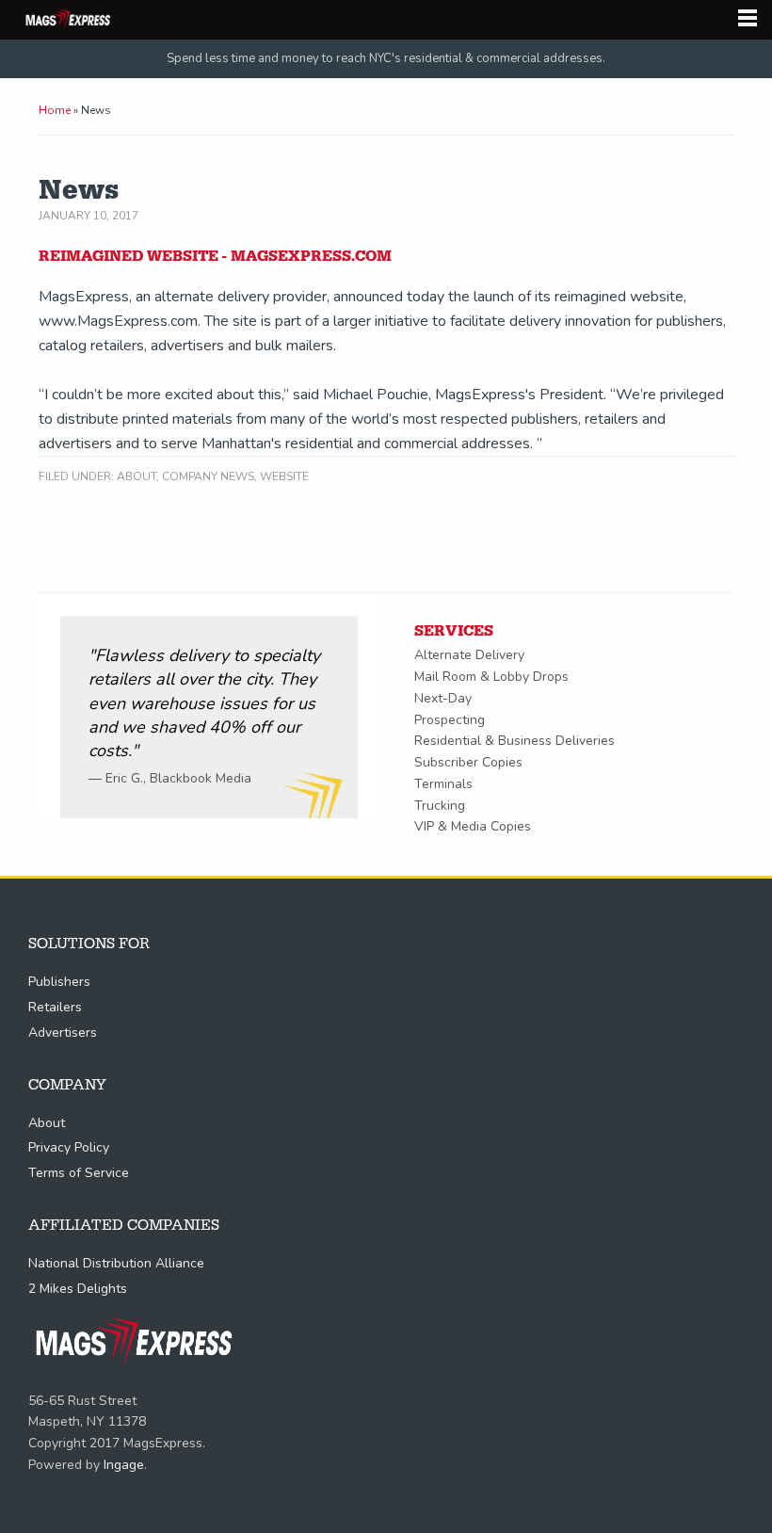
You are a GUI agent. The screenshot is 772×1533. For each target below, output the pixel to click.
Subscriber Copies (468, 762)
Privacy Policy (68, 1147)
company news (208, 476)
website (284, 476)
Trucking (439, 806)
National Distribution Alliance (116, 1263)
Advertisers (62, 1032)
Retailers (55, 1007)
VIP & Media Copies (472, 826)
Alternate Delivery (469, 655)
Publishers (59, 982)
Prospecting (449, 720)
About (136, 476)
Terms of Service (78, 1173)
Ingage (124, 1465)
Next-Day (443, 698)
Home (55, 110)
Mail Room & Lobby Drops (491, 677)
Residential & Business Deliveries (514, 741)
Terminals (443, 784)
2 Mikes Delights (77, 1289)
